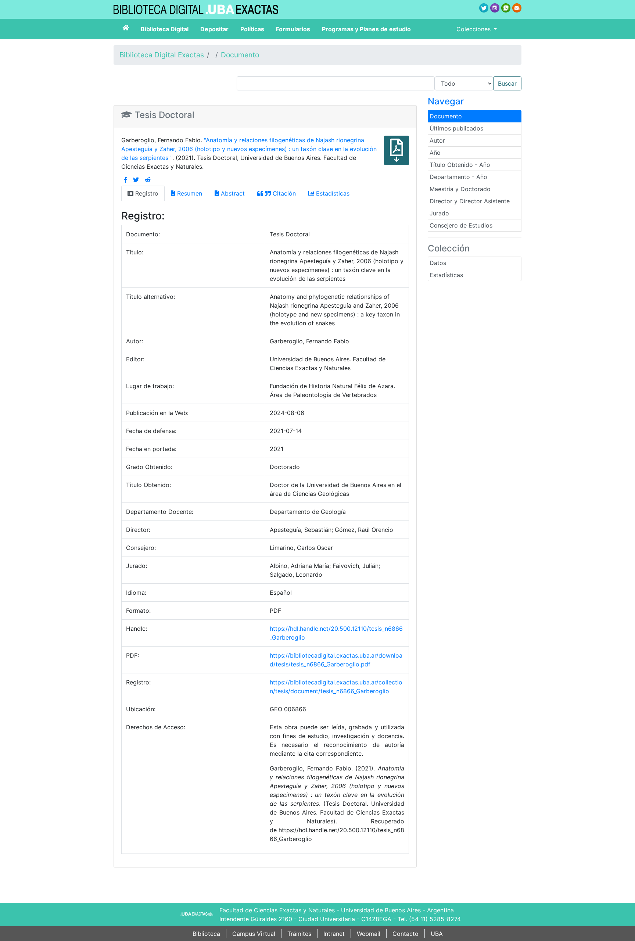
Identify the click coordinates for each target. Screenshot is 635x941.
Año (435, 152)
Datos (438, 262)
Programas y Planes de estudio (366, 29)
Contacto (405, 933)
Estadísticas (446, 275)
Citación (283, 193)
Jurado (439, 213)
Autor (437, 140)
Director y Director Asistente (470, 201)
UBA (437, 933)
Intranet (334, 933)
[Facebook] (125, 180)
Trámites (299, 933)
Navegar (446, 101)
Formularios (293, 29)
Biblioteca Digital (165, 29)
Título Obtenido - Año (460, 164)
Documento (240, 54)
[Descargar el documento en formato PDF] (396, 155)
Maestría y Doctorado (460, 189)
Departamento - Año (458, 176)
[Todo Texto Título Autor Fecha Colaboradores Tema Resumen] (379, 83)
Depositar (214, 29)
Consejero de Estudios (461, 225)
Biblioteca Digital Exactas (161, 54)
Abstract (232, 193)
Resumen (188, 193)
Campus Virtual (253, 933)
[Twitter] (136, 180)
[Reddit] (148, 180)
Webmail (368, 933)
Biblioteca (206, 933)
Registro (145, 193)
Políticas (252, 29)
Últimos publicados (456, 128)
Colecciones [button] (474, 29)
